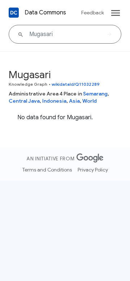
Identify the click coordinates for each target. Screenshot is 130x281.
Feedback (92, 12)
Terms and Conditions (47, 169)
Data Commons (45, 12)
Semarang (95, 93)
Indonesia (54, 101)
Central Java (24, 101)
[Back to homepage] (14, 13)
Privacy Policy (93, 169)
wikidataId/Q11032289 (76, 84)
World (89, 101)
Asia (74, 101)
